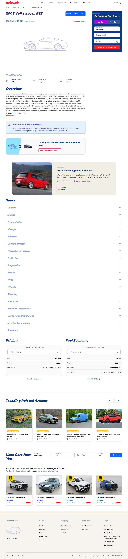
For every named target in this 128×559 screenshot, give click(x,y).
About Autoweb (65, 526)
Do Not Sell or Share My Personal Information (112, 537)
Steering (12, 294)
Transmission (14, 222)
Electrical (12, 236)
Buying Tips (43, 536)
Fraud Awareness (109, 542)
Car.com (85, 529)
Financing (42, 540)
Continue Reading (62, 188)
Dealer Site (64, 529)
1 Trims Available (78, 21)
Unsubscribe (108, 545)
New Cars (100, 22)
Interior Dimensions (18, 323)
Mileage (11, 229)
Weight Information (18, 250)
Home (7, 7)
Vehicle (11, 207)
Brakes (11, 272)
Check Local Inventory (75, 13)
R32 (24, 7)
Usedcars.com (87, 526)
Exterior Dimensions (18, 308)
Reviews (41, 533)
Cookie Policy (108, 533)
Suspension (13, 265)
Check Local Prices (107, 47)
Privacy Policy (108, 529)
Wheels (11, 287)
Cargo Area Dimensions (20, 315)
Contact (63, 533)
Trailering (12, 258)
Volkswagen (16, 7)
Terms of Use (108, 526)
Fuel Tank (12, 301)
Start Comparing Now (48, 150)
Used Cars (114, 22)
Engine (11, 214)
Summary (12, 330)
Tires (10, 279)
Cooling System (16, 243)
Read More (10, 115)
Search (116, 455)
